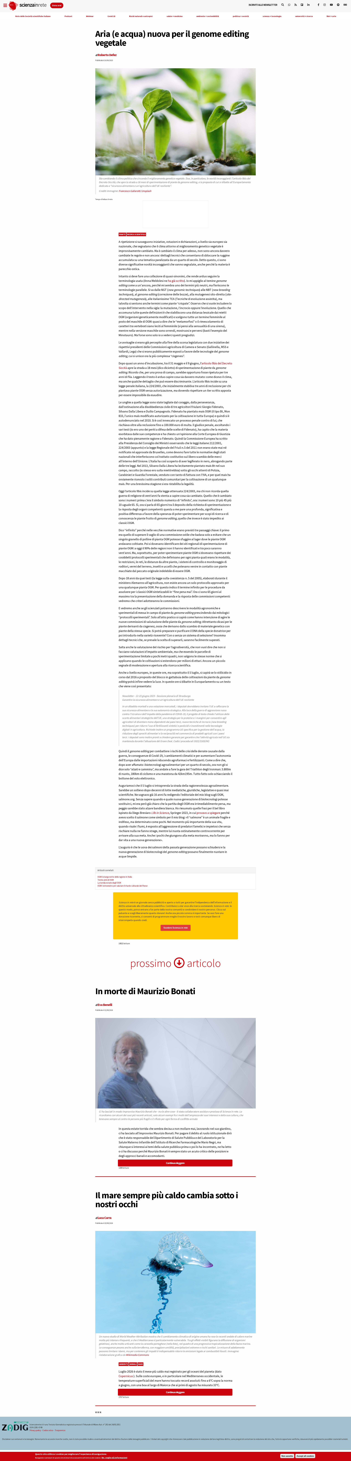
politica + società (241, 16)
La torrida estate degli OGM (109, 882)
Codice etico (48, 1430)
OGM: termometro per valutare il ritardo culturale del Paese (122, 885)
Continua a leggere (175, 1163)
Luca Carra (104, 1218)
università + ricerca (304, 16)
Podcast (68, 16)
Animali (133, 1364)
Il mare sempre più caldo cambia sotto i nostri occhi (166, 1199)
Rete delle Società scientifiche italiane (33, 16)
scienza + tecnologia (272, 16)
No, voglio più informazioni (114, 1457)
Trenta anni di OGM (105, 880)
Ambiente (123, 1364)
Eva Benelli (105, 1005)
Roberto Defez (107, 55)
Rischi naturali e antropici (141, 16)
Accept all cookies (305, 1456)
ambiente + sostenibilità (207, 16)
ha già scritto (176, 281)
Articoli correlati (105, 870)
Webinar (90, 16)
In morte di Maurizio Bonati (145, 991)
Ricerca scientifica (136, 234)
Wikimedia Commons (137, 1354)
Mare (140, 1364)
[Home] (29, 6)
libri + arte (331, 16)
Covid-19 (111, 16)
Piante (122, 234)
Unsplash (146, 191)
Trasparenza (60, 1430)
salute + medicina (174, 16)
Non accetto (287, 1456)
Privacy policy (35, 1430)
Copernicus (126, 1376)
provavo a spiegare (208, 813)
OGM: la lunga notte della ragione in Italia (114, 877)
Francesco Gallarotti (129, 191)
